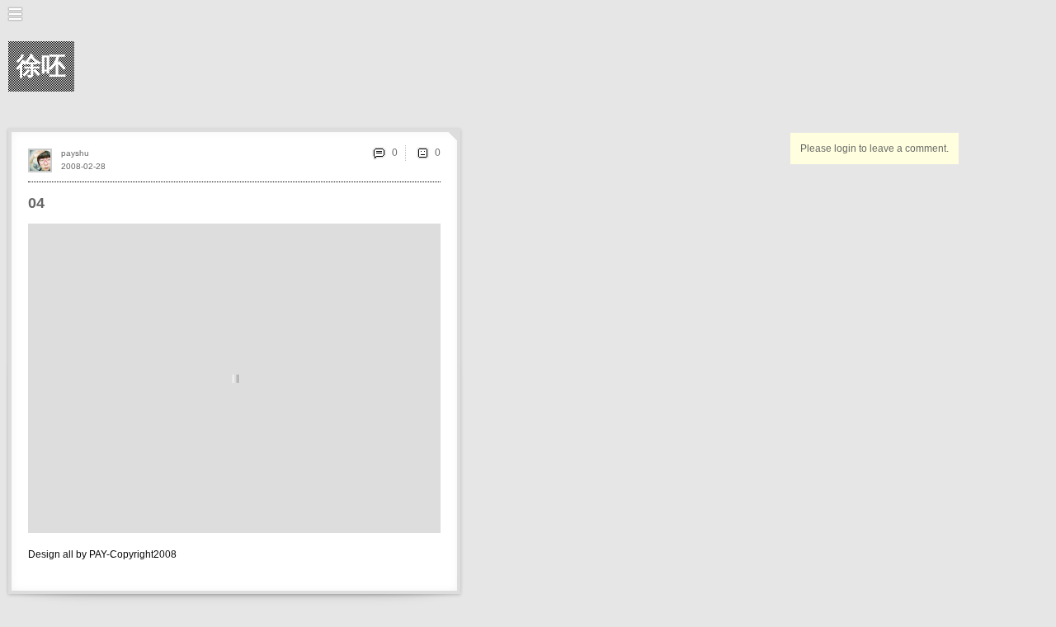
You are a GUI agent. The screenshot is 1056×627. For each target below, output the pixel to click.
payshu (75, 153)
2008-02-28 (83, 166)
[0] (422, 152)
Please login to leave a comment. (874, 148)
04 (36, 203)
